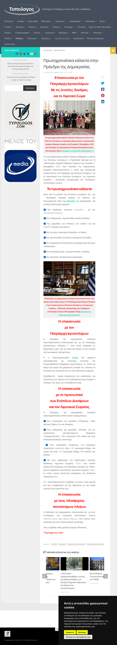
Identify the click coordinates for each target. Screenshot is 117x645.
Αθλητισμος (46, 21)
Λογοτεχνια (49, 33)
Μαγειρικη (63, 33)
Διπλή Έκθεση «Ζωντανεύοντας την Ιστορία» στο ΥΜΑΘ (102, 576)
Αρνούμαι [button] (82, 632)
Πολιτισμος (31, 38)
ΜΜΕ (74, 33)
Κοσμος (37, 33)
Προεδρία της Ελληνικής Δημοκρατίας (76, 151)
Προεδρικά (59, 50)
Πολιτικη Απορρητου (95, 38)
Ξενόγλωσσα (78, 38)
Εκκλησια (44, 27)
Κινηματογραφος (22, 33)
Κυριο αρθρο (33, 21)
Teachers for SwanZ (62, 38)
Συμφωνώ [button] (70, 632)
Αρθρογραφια (74, 21)
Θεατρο (7, 33)
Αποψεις (20, 21)
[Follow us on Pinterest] (20, 53)
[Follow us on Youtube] (31, 53)
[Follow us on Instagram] (35, 53)
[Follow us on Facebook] (17, 53)
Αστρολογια (90, 21)
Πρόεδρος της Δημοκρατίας (76, 544)
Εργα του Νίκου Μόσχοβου (100, 27)
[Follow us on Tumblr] (24, 53)
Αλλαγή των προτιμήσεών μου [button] (78, 637)
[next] (105, 576)
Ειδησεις (31, 27)
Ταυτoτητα (8, 21)
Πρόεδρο (70, 201)
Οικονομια (97, 33)
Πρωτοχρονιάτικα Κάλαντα (95, 544)
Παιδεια (7, 38)
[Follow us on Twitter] (28, 53)
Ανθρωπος (60, 21)
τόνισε (75, 357)
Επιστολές (81, 27)
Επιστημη (68, 27)
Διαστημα (19, 27)
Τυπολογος (21, 9)
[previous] (44, 576)
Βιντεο (102, 21)
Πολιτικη (19, 38)
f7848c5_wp (58, 72)
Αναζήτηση (30, 88)
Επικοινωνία (9, 44)
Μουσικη (84, 33)
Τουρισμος (45, 38)
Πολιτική (54, 544)
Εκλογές (56, 27)
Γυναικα (7, 27)
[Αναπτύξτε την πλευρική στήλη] (113, 50)
